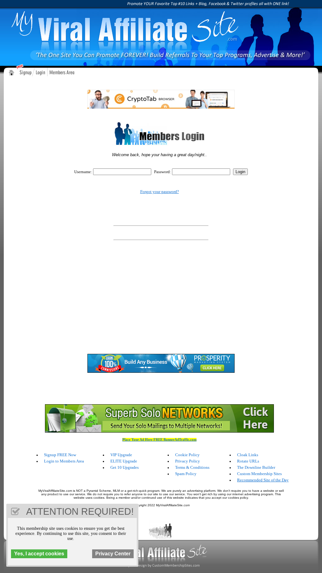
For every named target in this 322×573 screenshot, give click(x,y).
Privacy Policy (187, 461)
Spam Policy (186, 473)
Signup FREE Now (60, 454)
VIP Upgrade (121, 454)
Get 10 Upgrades (124, 467)
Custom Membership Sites (259, 473)
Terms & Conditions (192, 467)
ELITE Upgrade (123, 461)
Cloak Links (247, 454)
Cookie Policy (187, 454)
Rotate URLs (248, 461)
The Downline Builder (256, 467)
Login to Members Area (64, 461)
